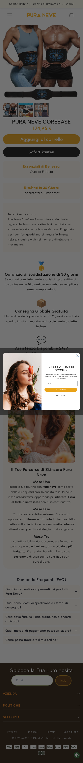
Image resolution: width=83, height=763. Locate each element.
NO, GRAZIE (60, 395)
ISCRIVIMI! (61, 389)
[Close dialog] (77, 355)
